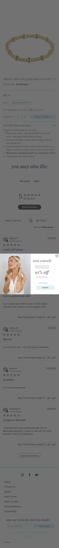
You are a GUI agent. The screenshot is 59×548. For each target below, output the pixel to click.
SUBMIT (45, 288)
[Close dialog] (57, 256)
